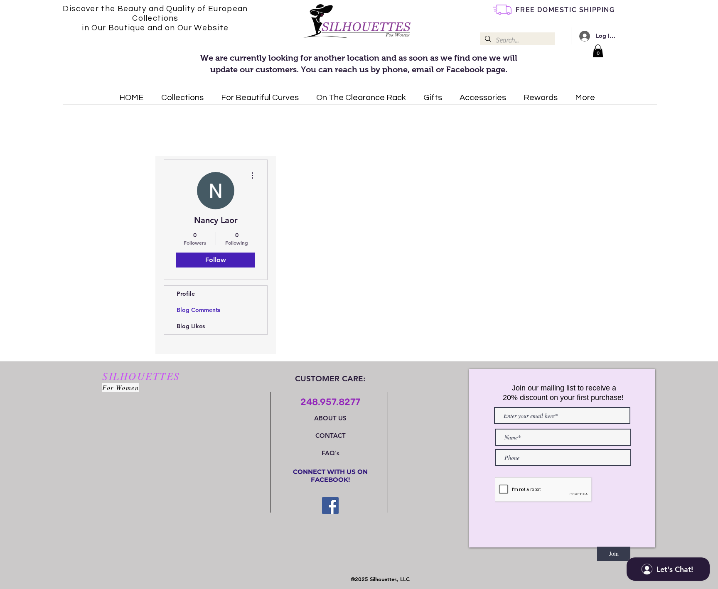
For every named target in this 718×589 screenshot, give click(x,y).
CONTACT (330, 435)
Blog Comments (198, 310)
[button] (598, 50)
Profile (186, 293)
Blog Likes (191, 326)
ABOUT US (330, 418)
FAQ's (330, 453)
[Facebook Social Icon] (330, 505)
